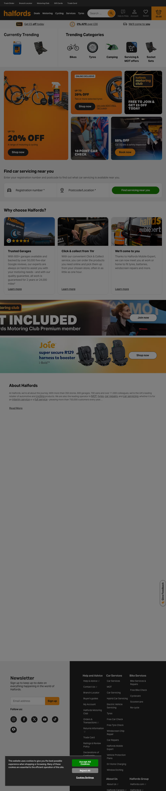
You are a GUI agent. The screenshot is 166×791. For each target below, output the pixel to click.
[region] (53, 771)
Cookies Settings (85, 777)
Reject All (85, 770)
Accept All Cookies (85, 763)
